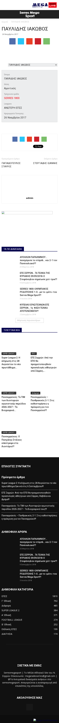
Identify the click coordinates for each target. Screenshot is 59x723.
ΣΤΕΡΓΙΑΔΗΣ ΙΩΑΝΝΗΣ (45, 163)
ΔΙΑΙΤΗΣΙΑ (7, 633)
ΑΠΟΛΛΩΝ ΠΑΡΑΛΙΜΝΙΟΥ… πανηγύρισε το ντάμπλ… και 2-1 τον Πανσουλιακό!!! (38, 260)
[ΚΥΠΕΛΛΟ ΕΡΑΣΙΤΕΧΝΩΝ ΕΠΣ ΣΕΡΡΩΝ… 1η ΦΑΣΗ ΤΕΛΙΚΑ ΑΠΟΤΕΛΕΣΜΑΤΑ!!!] (9, 308)
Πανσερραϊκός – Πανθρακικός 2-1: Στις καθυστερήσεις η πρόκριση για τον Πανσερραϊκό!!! (42, 404)
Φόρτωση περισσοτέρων (28, 320)
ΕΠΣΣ (34, 353)
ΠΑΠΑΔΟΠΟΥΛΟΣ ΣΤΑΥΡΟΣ (11, 165)
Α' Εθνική (6, 615)
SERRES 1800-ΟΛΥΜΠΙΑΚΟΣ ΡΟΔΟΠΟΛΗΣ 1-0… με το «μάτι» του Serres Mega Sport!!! (38, 292)
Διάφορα (35, 393)
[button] (54, 14)
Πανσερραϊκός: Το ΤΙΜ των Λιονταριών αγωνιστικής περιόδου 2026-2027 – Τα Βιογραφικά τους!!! (28, 507)
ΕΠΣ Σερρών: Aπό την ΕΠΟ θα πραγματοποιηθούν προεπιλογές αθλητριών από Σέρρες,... (43, 364)
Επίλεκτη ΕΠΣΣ (9, 629)
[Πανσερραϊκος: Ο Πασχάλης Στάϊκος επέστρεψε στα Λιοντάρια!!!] (15, 424)
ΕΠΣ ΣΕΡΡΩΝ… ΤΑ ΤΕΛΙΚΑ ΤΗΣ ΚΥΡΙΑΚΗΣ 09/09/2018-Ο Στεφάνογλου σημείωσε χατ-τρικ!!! (38, 276)
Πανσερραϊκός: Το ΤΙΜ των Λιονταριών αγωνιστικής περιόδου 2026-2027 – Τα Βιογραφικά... (14, 404)
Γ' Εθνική (6, 600)
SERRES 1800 (12, 98)
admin (29, 197)
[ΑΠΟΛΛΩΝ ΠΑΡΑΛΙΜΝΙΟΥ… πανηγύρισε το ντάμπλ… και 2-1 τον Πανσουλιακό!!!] (9, 261)
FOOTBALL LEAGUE (12, 619)
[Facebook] (29, 707)
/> (32, 720)
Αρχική (5, 21)
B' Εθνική (6, 624)
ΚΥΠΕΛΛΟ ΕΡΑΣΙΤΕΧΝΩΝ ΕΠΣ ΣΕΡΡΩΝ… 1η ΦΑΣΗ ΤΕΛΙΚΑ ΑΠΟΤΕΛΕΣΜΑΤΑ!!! (34, 307)
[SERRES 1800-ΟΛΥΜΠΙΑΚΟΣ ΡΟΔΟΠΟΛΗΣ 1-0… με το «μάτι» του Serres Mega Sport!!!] (9, 292)
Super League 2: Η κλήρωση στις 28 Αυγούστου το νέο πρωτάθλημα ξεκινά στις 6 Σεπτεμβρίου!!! (29, 485)
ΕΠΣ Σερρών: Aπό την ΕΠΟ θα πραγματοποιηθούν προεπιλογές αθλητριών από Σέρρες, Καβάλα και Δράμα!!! (26, 496)
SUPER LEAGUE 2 (9, 353)
